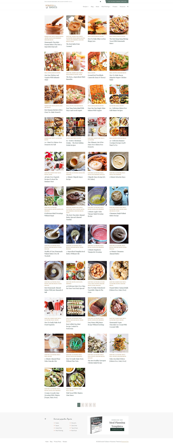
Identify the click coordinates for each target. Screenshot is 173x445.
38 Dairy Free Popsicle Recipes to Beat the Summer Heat (52, 179)
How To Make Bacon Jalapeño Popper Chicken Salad (118, 77)
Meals (89, 36)
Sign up (70, 1)
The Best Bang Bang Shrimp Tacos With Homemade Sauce (119, 41)
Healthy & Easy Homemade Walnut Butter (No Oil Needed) (54, 253)
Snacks (57, 423)
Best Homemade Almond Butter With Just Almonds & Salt (54, 290)
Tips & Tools (74, 428)
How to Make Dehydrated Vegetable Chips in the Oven (96, 290)
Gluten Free (69, 38)
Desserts (73, 423)
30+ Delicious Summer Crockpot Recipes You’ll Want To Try (117, 143)
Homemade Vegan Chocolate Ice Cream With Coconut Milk (118, 324)
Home (46, 441)
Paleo (101, 172)
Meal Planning (59, 430)
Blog (92, 6)
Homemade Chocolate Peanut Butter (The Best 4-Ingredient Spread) (53, 44)
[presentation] (54, 24)
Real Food (74, 430)
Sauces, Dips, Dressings (55, 38)
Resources (122, 6)
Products (115, 6)
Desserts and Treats (50, 36)
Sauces (57, 425)
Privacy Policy (57, 441)
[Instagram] (103, 2)
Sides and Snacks (49, 39)
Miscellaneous (59, 36)
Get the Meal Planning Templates (117, 1)
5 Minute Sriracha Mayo (117, 177)
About (97, 6)
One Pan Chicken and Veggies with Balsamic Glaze (52, 77)
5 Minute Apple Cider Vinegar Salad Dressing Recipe (95, 214)
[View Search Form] (127, 6)
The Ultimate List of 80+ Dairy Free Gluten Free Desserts (96, 144)
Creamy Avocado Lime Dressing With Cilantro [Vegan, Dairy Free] (52, 395)
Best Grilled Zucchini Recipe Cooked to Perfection (73, 326)
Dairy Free (68, 36)
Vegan (72, 41)
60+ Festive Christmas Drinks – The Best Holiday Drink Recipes (75, 143)
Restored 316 (124, 441)
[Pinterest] (100, 2)
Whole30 (102, 174)
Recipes (47, 38)
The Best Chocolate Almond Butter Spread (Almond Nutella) (75, 217)
